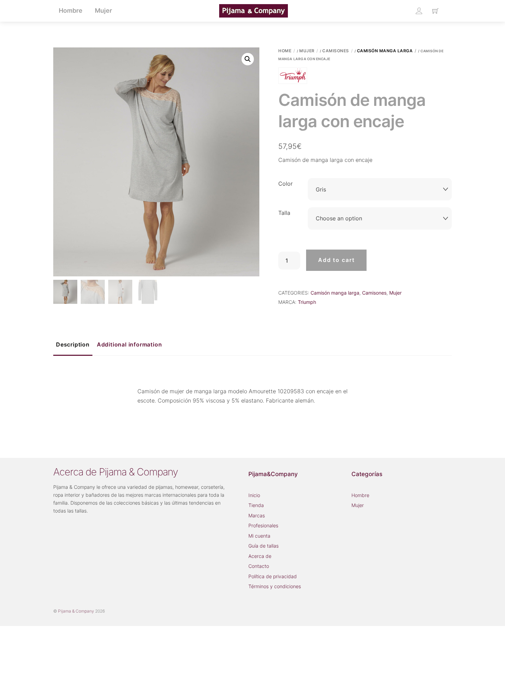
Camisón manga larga (385, 50)
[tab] (72, 345)
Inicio (254, 495)
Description (73, 344)
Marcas (256, 515)
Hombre (360, 495)
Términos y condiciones (274, 586)
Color (285, 183)
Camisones (335, 50)
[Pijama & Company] (253, 10)
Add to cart (336, 259)
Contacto (258, 566)
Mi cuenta (259, 536)
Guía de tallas (263, 546)
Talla (284, 212)
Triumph (307, 302)
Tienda (256, 505)
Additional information (129, 344)
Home (284, 50)
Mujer (307, 50)
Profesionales (263, 525)
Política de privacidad (272, 576)
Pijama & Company (76, 611)
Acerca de (259, 556)
